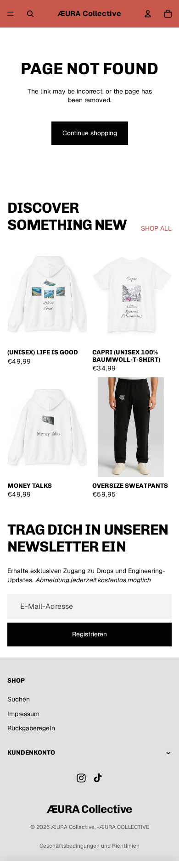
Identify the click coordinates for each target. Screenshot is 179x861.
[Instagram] (81, 778)
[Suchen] (30, 14)
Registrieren (89, 634)
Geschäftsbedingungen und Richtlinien (89, 846)
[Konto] (148, 14)
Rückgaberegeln (31, 728)
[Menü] (10, 13)
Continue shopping (89, 133)
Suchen (18, 699)
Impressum (23, 714)
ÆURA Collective (73, 827)
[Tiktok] (97, 778)
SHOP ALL (156, 228)
